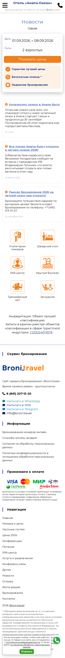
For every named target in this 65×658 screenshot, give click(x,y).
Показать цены (32, 59)
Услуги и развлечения (17, 558)
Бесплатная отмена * (27, 77)
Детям (6, 569)
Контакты (8, 598)
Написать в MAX (18, 405)
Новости (8, 575)
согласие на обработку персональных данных (30, 646)
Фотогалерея (11, 587)
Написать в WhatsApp (23, 401)
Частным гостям (13, 529)
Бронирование (12, 592)
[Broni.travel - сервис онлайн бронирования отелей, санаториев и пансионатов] (23, 368)
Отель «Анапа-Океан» (32, 3)
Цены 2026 (9, 535)
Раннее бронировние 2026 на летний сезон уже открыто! (29, 194)
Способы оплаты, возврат (19, 437)
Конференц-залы (14, 564)
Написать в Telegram (22, 409)
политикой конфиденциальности (23, 642)
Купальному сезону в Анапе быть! (34, 104)
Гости (8, 48)
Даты (8, 38)
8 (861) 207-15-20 (18, 393)
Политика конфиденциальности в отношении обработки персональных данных (28, 457)
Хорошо (26, 651)
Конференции (12, 541)
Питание (8, 546)
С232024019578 (41, 332)
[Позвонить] (60, 5)
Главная (32, 28)
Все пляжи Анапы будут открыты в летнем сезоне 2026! (32, 148)
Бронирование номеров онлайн (24, 432)
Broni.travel (16, 605)
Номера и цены (13, 523)
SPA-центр (9, 552)
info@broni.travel (19, 413)
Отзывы (7, 581)
